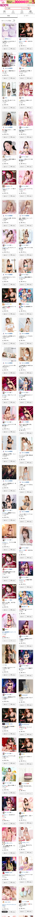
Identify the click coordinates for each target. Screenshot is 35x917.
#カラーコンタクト (6, 188)
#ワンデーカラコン (11, 904)
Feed (4, 12)
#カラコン (4, 904)
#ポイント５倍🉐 (23, 41)
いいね (13, 48)
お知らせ (22, 12)
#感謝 (21, 306)
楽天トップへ (31, 5)
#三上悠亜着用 (6, 632)
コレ (6, 48)
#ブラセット (5, 247)
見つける (13, 12)
